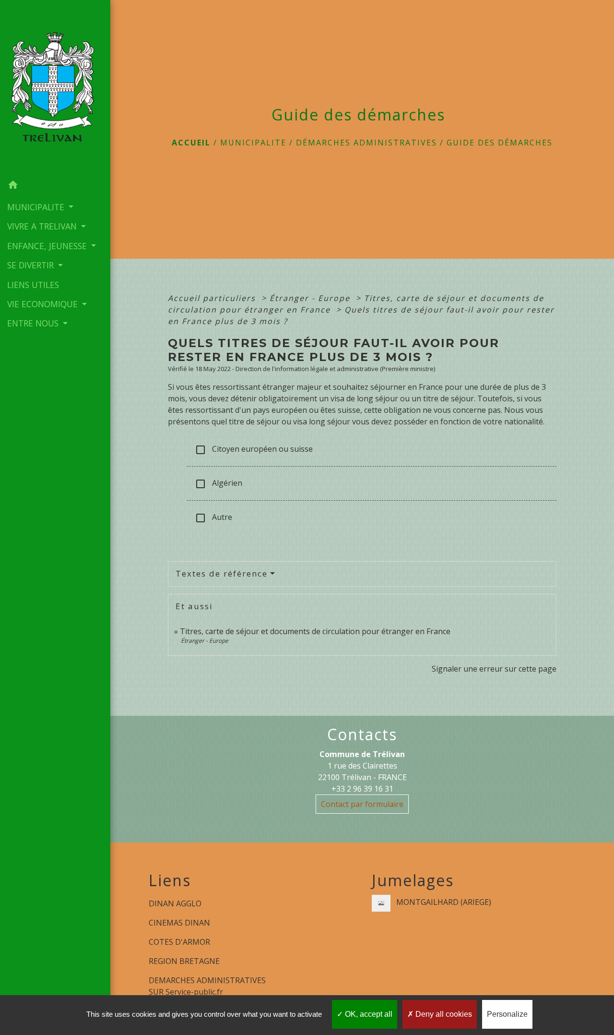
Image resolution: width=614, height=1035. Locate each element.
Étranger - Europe (311, 298)
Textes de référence (222, 573)
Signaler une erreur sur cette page (494, 668)
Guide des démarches (500, 142)
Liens (170, 880)
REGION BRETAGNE (184, 961)
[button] (55, 186)
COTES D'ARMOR (179, 942)
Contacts (362, 734)
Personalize (507, 1014)
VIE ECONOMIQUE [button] (43, 304)
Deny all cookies (442, 1014)
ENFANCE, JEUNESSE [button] (48, 246)
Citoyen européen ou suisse (254, 450)
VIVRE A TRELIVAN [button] (43, 226)
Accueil (191, 142)
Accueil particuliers (213, 298)
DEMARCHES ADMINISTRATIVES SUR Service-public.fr (207, 986)
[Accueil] (55, 88)
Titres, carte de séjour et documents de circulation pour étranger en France (315, 631)
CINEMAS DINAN (179, 922)
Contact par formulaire (362, 804)
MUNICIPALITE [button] (37, 207)
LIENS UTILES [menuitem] (33, 284)
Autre (213, 518)
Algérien (218, 484)
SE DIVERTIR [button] (31, 265)
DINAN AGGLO (175, 903)
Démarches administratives (366, 142)
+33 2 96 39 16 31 (362, 788)
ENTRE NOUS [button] (34, 323)
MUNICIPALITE (253, 142)
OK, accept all (367, 1014)
